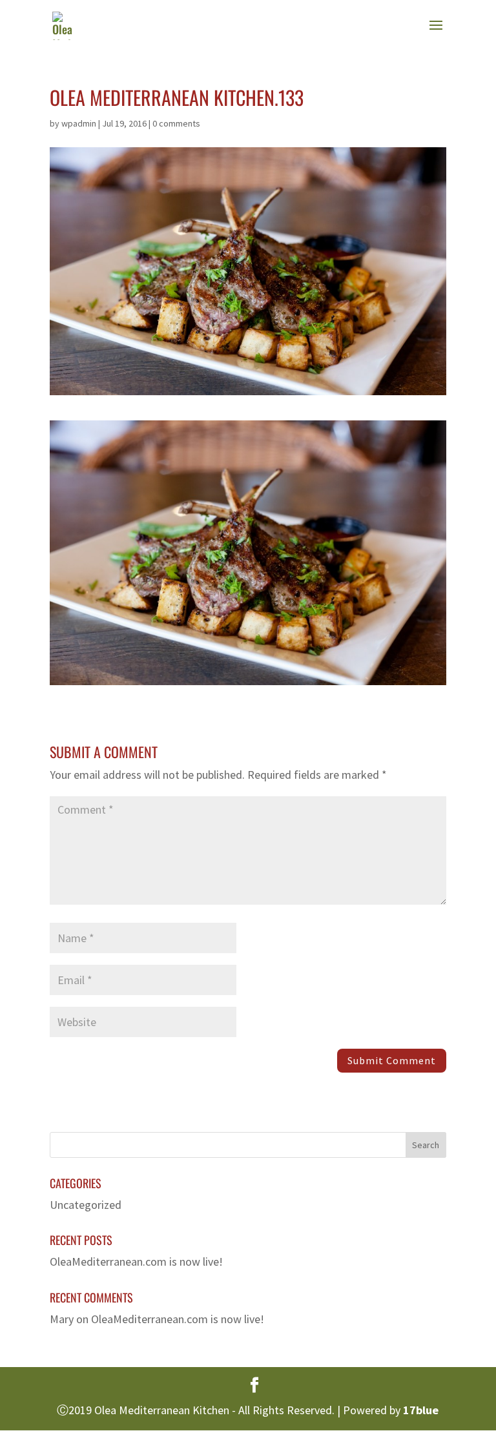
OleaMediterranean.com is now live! (136, 1261)
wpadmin (78, 123)
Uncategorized (85, 1204)
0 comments (176, 123)
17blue (421, 1410)
